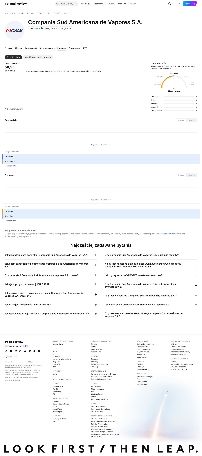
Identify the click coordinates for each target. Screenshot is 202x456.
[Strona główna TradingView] (16, 3)
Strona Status (96, 437)
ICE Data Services (33, 362)
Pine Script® (57, 412)
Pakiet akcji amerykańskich (101, 379)
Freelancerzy (142, 382)
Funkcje (94, 344)
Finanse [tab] (18, 48)
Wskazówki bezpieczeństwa (102, 432)
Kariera (94, 397)
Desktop (56, 421)
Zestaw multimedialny (99, 399)
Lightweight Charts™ (178, 349)
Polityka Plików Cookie (99, 427)
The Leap (94, 367)
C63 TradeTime (97, 412)
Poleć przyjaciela (143, 349)
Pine (54, 367)
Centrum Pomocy (97, 394)
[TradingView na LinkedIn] (25, 350)
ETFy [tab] (85, 48)
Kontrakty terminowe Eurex (101, 377)
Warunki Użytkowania (99, 419)
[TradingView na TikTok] (34, 350)
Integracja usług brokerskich (182, 364)
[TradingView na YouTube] (15, 350)
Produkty (85, 4)
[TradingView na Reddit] (39, 350)
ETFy (54, 354)
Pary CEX (56, 362)
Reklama (174, 362)
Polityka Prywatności (99, 424)
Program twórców (143, 352)
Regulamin (141, 354)
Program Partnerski (178, 367)
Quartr (36, 377)
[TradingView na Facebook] (11, 350)
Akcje (55, 351)
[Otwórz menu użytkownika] (179, 3)
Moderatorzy (142, 357)
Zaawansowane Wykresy (180, 352)
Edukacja (140, 367)
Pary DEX (56, 364)
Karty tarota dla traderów (100, 409)
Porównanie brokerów (99, 364)
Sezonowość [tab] (74, 48)
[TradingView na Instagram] (20, 350)
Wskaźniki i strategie (145, 377)
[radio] (181, 120)
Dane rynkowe (96, 349)
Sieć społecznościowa (145, 344)
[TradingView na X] (6, 350)
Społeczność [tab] (31, 48)
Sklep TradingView (98, 406)
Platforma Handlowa (178, 354)
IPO (54, 394)
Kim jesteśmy (96, 386)
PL (173, 4)
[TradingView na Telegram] (29, 350)
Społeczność (100, 4)
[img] (68, 28)
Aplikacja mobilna (59, 419)
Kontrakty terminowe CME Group (103, 374)
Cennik (93, 347)
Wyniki (55, 389)
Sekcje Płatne (142, 384)
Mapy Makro (57, 409)
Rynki (111, 4)
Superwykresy (58, 344)
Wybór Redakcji (143, 369)
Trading (140, 364)
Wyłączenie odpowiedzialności (103, 421)
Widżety (174, 344)
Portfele (56, 401)
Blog (93, 391)
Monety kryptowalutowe (62, 359)
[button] (92, 3)
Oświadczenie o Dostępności (102, 429)
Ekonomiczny (58, 386)
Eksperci (140, 379)
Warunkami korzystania (166, 234)
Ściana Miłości (142, 347)
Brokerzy (122, 4)
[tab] (13, 57)
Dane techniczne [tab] (47, 48)
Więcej (133, 4)
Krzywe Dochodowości (61, 404)
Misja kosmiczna (97, 389)
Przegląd (94, 359)
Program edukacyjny (179, 369)
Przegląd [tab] (9, 48)
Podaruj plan (96, 352)
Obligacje (56, 356)
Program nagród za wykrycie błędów (105, 434)
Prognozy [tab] (61, 48)
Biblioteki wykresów (178, 347)
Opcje (55, 406)
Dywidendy (57, 391)
